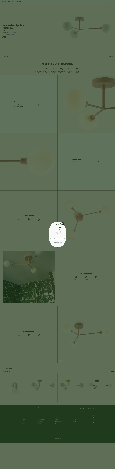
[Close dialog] (62, 223)
